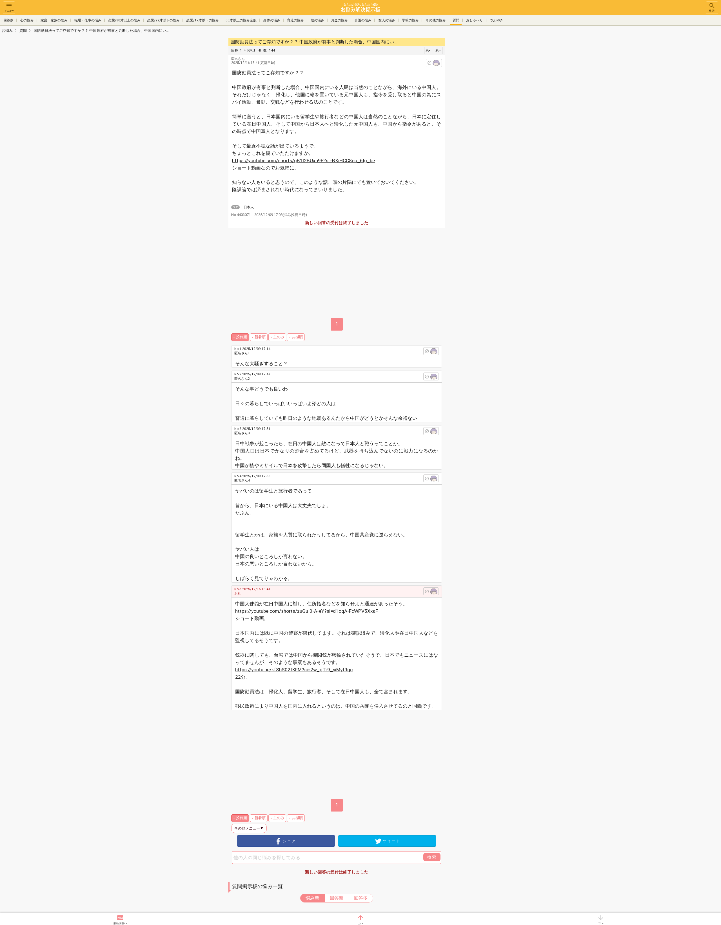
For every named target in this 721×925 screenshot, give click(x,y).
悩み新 (312, 898)
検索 (712, 10)
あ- (428, 50)
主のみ (278, 337)
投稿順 (241, 337)
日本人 (249, 207)
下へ (601, 923)
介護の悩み (363, 20)
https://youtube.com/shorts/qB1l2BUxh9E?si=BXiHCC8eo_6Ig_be (303, 160)
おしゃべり (474, 20)
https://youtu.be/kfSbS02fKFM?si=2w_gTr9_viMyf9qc (294, 669)
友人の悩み (386, 20)
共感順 (297, 337)
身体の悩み (271, 20)
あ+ (438, 50)
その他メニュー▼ (249, 828)
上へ (360, 923)
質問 (456, 20)
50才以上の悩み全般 (241, 20)
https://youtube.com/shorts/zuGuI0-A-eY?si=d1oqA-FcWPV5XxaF (306, 611)
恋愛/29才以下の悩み (163, 20)
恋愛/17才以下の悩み (202, 20)
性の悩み (317, 20)
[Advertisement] (484, 121)
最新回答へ (120, 923)
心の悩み (27, 20)
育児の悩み (295, 20)
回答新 (336, 898)
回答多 (8, 20)
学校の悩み (410, 20)
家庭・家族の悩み (54, 20)
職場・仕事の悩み (87, 20)
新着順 (260, 337)
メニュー (9, 10)
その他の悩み (436, 20)
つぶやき (496, 20)
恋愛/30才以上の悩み (124, 20)
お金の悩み (339, 20)
